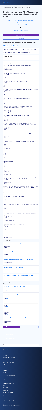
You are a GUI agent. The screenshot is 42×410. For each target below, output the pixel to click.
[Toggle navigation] (37, 2)
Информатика (6, 45)
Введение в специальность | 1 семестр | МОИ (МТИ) (13, 267)
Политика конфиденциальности (9, 357)
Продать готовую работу (21, 35)
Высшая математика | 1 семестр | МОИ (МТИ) (12, 243)
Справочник (5, 387)
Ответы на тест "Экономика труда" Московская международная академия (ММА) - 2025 (20, 309)
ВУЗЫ (4, 377)
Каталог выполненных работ (9, 375)
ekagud (7, 290)
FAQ (4, 385)
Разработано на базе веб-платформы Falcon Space (12, 405)
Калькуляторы (6, 380)
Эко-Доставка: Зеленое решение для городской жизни (14, 286)
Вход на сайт (5, 364)
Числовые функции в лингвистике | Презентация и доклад (14, 294)
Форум (4, 395)
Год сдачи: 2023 (14, 45)
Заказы (4, 372)
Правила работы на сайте (8, 362)
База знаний (5, 388)
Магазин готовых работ (8, 374)
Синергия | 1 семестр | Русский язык (10, 251)
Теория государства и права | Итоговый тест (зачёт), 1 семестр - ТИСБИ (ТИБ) (18, 259)
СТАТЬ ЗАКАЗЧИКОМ (10, 338)
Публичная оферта (7, 360)
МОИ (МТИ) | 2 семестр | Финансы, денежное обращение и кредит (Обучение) (18, 275)
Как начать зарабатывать (8, 392)
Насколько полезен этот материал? (21, 30)
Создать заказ (21, 38)
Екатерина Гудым (21, 22)
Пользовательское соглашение (9, 359)
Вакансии (5, 394)
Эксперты (5, 370)
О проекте (5, 353)
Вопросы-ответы (6, 379)
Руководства (5, 390)
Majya (7, 248)
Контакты (5, 355)
